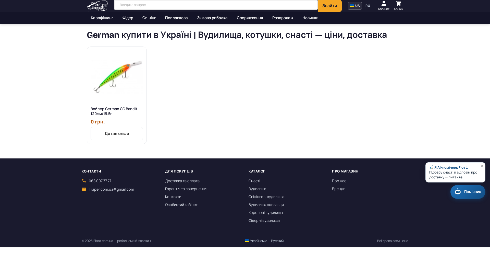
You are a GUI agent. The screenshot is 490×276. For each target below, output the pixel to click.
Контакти (173, 196)
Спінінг (149, 17)
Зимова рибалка (212, 17)
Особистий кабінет (181, 204)
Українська (258, 240)
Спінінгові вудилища (266, 196)
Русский (277, 240)
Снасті (254, 180)
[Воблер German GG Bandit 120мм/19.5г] (116, 76)
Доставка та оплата (182, 180)
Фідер (127, 17)
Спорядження (250, 17)
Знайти (329, 5)
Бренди (338, 188)
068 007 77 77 (100, 180)
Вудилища (257, 188)
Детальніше (117, 133)
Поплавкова (176, 17)
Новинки (310, 17)
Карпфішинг (102, 17)
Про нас (339, 180)
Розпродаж (282, 17)
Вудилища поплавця (266, 204)
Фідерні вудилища (264, 220)
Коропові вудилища (266, 212)
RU (367, 5)
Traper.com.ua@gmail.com (111, 189)
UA (357, 5)
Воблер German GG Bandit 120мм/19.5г (114, 111)
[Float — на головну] (97, 6)
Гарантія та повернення (186, 188)
